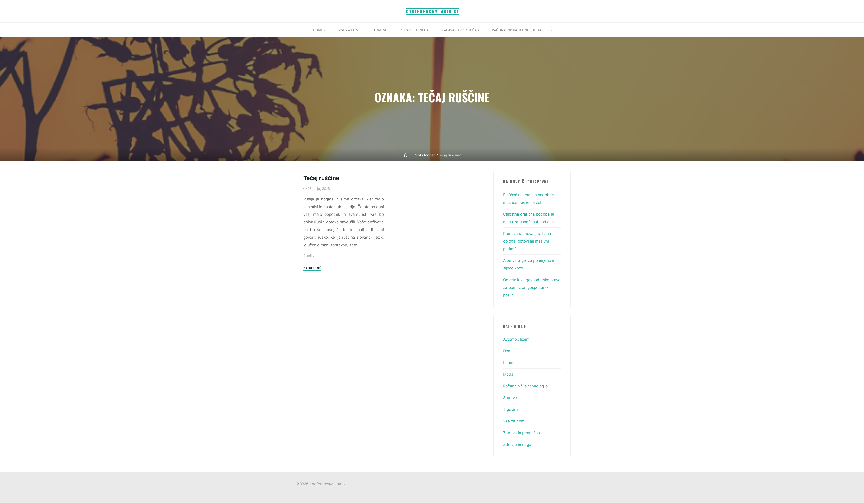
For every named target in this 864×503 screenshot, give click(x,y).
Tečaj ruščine (321, 178)
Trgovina (511, 409)
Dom (507, 351)
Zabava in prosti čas (521, 433)
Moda (508, 374)
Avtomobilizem (516, 339)
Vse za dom (513, 421)
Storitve (310, 255)
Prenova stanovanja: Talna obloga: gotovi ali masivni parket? (527, 241)
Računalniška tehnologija (525, 386)
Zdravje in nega (517, 444)
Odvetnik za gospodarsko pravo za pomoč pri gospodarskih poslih (531, 287)
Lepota (509, 362)
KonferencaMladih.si (432, 11)
